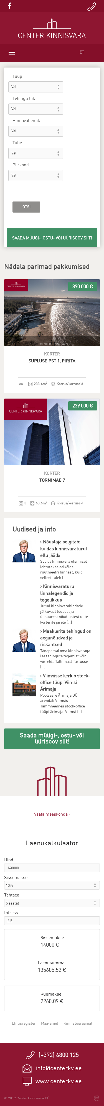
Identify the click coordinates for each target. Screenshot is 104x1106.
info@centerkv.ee (58, 1069)
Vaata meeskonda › (52, 814)
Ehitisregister (24, 1023)
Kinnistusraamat (78, 1023)
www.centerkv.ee (58, 1082)
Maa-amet (49, 1023)
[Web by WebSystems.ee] (96, 1098)
